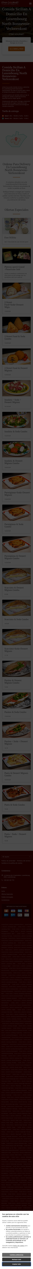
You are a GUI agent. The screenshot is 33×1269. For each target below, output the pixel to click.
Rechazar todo (16, 1259)
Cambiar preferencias (16, 1255)
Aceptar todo (16, 1264)
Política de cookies (18, 1246)
